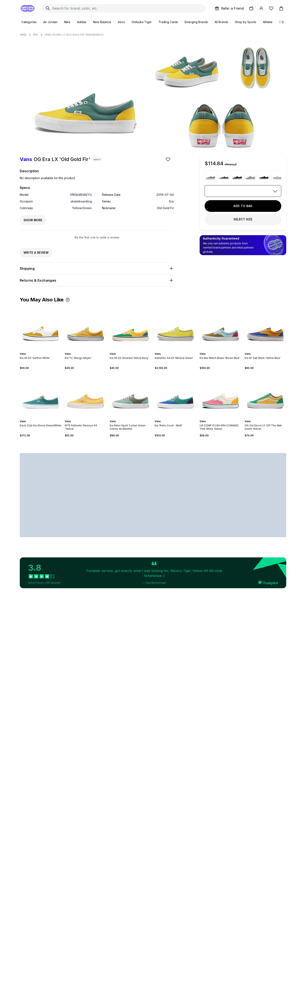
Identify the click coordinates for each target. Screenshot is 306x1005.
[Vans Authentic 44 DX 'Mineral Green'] (175, 327)
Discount (285, 22)
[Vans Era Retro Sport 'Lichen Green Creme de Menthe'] (130, 395)
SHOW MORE (33, 220)
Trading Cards (168, 22)
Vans (23, 34)
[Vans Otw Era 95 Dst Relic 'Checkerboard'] (250, 176)
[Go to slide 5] (88, 350)
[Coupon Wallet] (251, 8)
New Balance (102, 22)
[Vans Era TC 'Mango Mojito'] (85, 327)
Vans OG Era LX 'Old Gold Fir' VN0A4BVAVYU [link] (74, 34)
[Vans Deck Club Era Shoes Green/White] (40, 395)
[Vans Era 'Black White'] (264, 176)
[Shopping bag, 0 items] (281, 8)
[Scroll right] (282, 22)
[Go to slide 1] (37, 350)
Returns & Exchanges (38, 280)
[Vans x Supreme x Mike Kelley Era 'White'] (277, 176)
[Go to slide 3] (40, 350)
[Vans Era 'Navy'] (224, 176)
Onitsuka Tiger (142, 22)
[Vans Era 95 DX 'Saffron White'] (40, 327)
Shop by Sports (245, 22)
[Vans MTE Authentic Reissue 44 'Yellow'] (85, 395)
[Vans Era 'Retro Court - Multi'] (175, 395)
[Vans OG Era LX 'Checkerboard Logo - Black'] (210, 176)
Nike (67, 22)
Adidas (81, 22)
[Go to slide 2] (83, 350)
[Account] (261, 8)
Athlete (267, 22)
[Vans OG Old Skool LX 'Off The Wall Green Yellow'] (265, 395)
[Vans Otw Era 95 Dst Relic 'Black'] (237, 176)
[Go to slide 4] (42, 350)
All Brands (221, 22)
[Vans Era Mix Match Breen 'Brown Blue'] (220, 327)
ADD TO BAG (243, 206)
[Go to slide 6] (269, 350)
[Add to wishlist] (168, 159)
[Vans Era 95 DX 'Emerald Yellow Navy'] (130, 327)
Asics (121, 22)
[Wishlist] (271, 8)
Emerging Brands (196, 22)
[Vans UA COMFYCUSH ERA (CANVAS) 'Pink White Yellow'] (220, 395)
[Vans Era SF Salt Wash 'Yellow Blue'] (265, 327)
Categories (29, 22)
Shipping (27, 268)
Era (35, 34)
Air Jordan (50, 22)
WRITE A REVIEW (36, 252)
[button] (67, 299)
